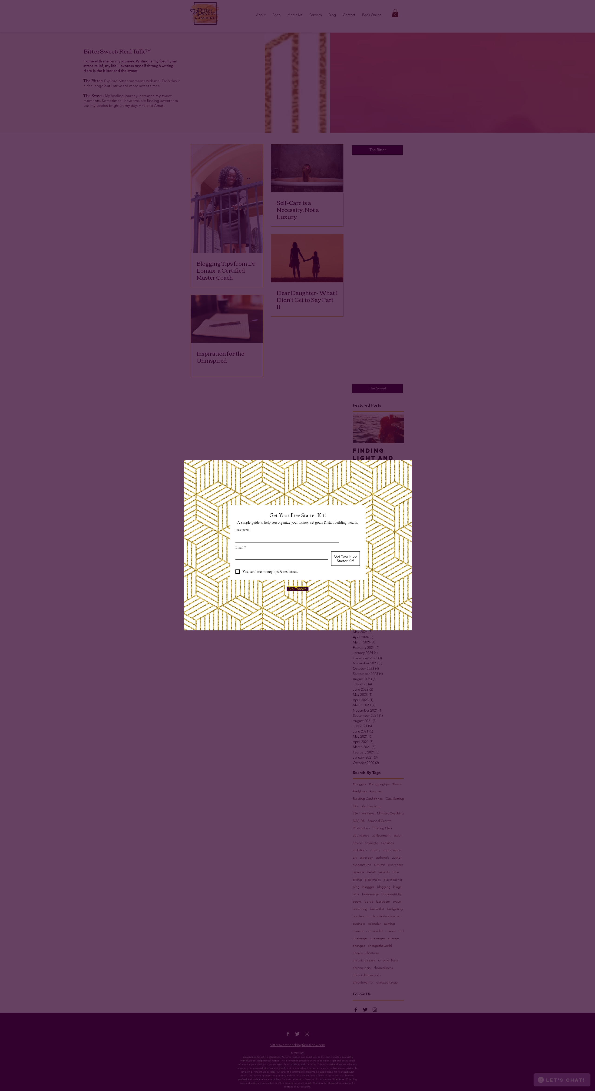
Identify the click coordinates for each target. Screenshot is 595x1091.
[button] (298, 588)
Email (240, 547)
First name (242, 530)
